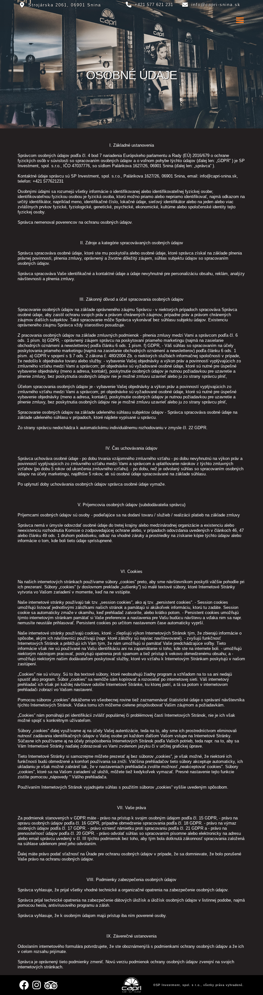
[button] (131, 20)
